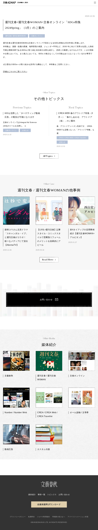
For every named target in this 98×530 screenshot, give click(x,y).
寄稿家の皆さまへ (58, 517)
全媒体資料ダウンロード (49, 504)
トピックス (52, 494)
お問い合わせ (46, 300)
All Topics (48, 156)
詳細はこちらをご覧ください (15, 71)
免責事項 (31, 517)
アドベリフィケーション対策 (78, 517)
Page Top (95, 464)
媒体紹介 (32, 494)
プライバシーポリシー (18, 517)
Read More (47, 260)
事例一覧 (41, 494)
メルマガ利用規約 (43, 517)
